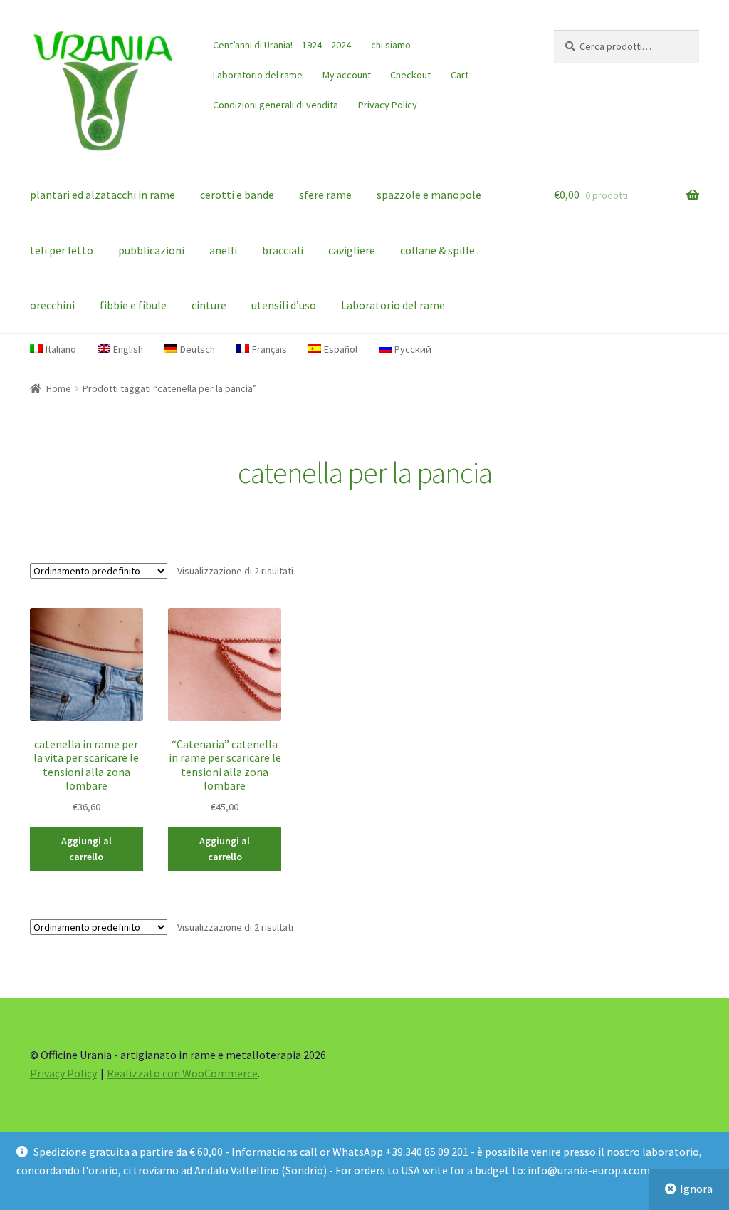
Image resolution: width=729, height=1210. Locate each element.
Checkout (410, 74)
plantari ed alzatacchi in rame (102, 194)
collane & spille (437, 250)
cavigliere (351, 250)
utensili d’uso (283, 305)
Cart (459, 74)
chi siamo (391, 44)
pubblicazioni (151, 250)
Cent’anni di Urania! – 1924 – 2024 (282, 44)
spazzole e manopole (429, 194)
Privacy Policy (387, 104)
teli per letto (61, 250)
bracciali (282, 250)
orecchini (52, 305)
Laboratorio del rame (258, 74)
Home (58, 388)
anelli (223, 250)
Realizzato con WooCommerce (182, 1073)
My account (346, 74)
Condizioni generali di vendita (275, 104)
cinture (209, 305)
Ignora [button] (696, 1188)
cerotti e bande (237, 194)
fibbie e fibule (133, 305)
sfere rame (325, 194)
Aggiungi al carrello (86, 849)
